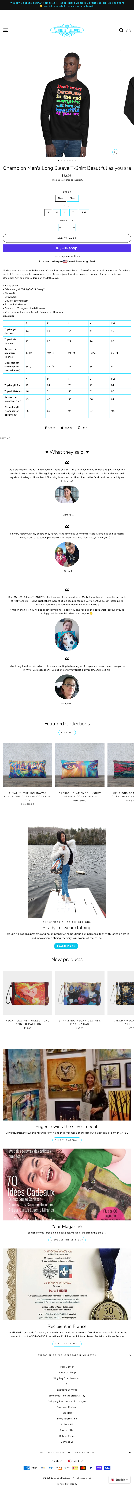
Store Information (67, 1418)
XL (73, 212)
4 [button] (67, 161)
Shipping (55, 180)
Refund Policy (67, 1436)
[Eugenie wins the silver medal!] (67, 1085)
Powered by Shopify (67, 1484)
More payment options (67, 256)
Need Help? (67, 1412)
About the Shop (67, 1372)
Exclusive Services (67, 1389)
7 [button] (76, 161)
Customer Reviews (67, 1407)
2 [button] (62, 161)
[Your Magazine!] (67, 1184)
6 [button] (73, 161)
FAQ (67, 1384)
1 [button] (59, 161)
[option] (67, 5)
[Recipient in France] (67, 1284)
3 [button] (65, 161)
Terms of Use (67, 1430)
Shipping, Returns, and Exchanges (67, 1401)
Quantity (66, 220)
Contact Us (67, 1441)
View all (67, 732)
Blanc (73, 198)
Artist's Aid (67, 1424)
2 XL (84, 212)
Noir (60, 198)
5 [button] (70, 161)
